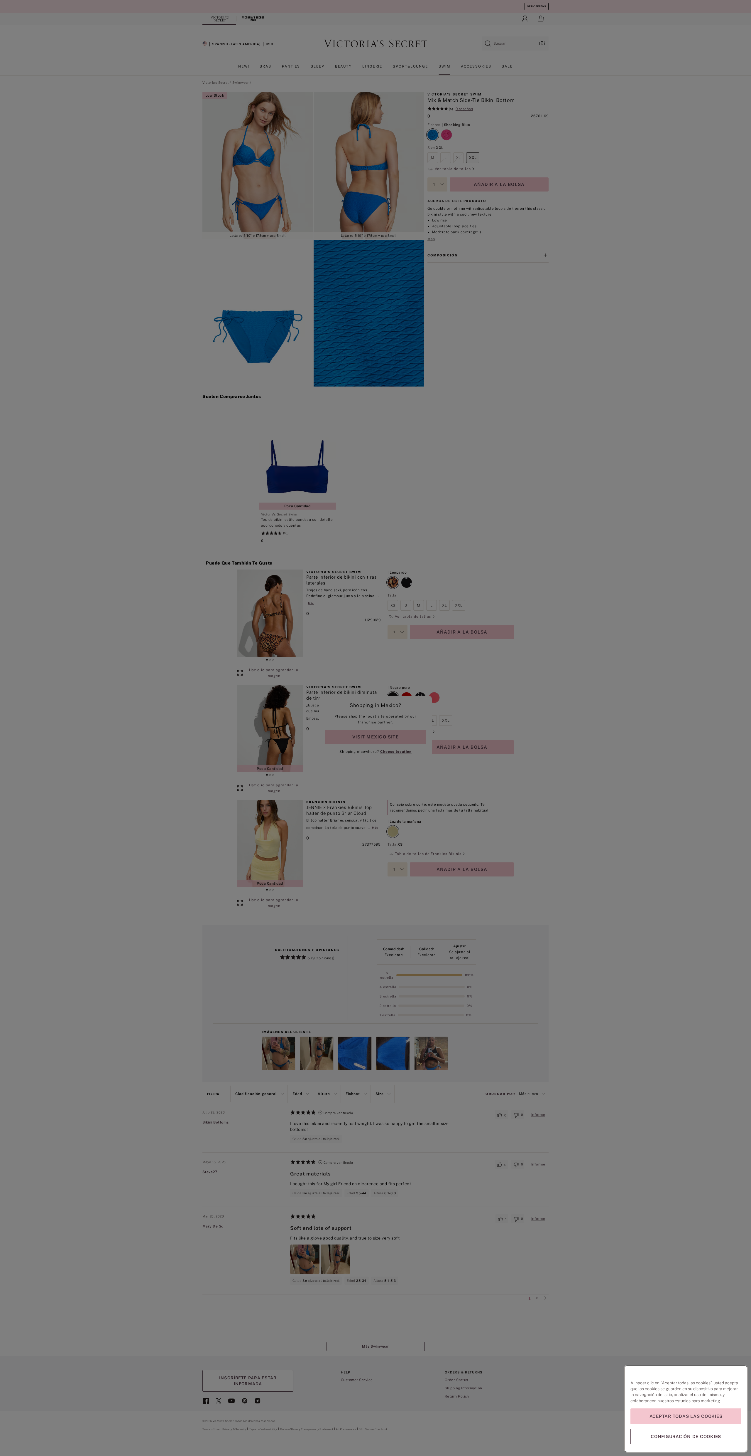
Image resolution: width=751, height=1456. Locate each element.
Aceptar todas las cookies (686, 1416)
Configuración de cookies (686, 1436)
